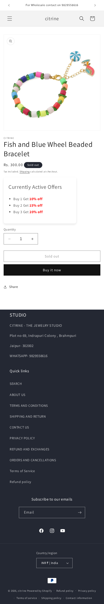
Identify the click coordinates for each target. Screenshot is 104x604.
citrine (22, 590)
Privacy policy (87, 590)
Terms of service (26, 598)
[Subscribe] (79, 512)
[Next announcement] (95, 5)
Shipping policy (51, 598)
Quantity (10, 229)
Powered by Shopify (39, 590)
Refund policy (20, 482)
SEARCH (16, 383)
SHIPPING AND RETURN (28, 416)
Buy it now (52, 270)
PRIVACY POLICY (22, 438)
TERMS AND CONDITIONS (29, 405)
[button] (9, 18)
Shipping (25, 171)
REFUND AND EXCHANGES (29, 449)
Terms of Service (22, 471)
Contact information (79, 598)
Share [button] (13, 287)
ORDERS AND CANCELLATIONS (33, 460)
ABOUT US (17, 395)
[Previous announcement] (9, 5)
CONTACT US (19, 427)
